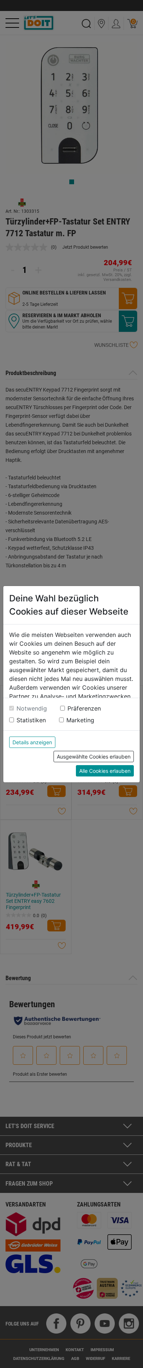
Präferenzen (84, 708)
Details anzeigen (32, 742)
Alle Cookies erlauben (105, 771)
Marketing (80, 720)
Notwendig (31, 708)
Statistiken (31, 720)
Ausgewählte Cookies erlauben (94, 756)
